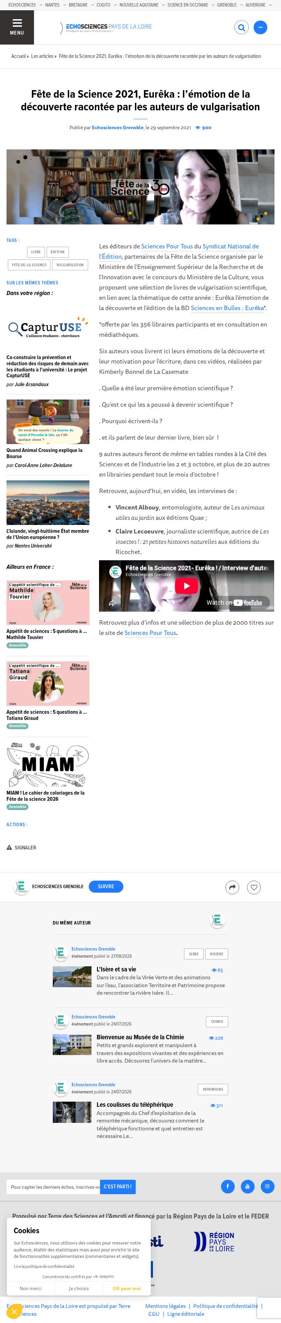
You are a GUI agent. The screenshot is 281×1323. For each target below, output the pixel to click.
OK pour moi (127, 1288)
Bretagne (78, 5)
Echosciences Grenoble (118, 127)
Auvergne (255, 5)
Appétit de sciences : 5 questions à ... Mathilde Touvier (47, 634)
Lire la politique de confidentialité (44, 1266)
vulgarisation (70, 265)
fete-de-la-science (29, 265)
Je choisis (79, 1288)
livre (36, 252)
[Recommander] (254, 887)
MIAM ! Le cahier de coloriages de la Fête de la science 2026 (46, 796)
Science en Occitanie (188, 5)
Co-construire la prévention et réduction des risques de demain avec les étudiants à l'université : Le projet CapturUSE (48, 366)
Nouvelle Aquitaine (139, 5)
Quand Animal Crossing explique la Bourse (45, 453)
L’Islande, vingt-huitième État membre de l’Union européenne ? (48, 534)
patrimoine (213, 1089)
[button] (14, 1311)
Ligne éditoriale (185, 1313)
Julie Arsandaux (32, 384)
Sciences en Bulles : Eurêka (227, 308)
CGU (154, 1313)
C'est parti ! (118, 1186)
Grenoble (226, 5)
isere (194, 954)
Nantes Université (33, 546)
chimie (217, 1021)
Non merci (31, 1288)
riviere (216, 954)
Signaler (25, 848)
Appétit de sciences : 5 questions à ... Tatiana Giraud (47, 715)
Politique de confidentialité (225, 1305)
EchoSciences (22, 5)
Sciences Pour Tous (167, 246)
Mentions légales (165, 1305)
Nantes (52, 5)
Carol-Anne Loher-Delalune (43, 465)
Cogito (103, 5)
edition (58, 252)
